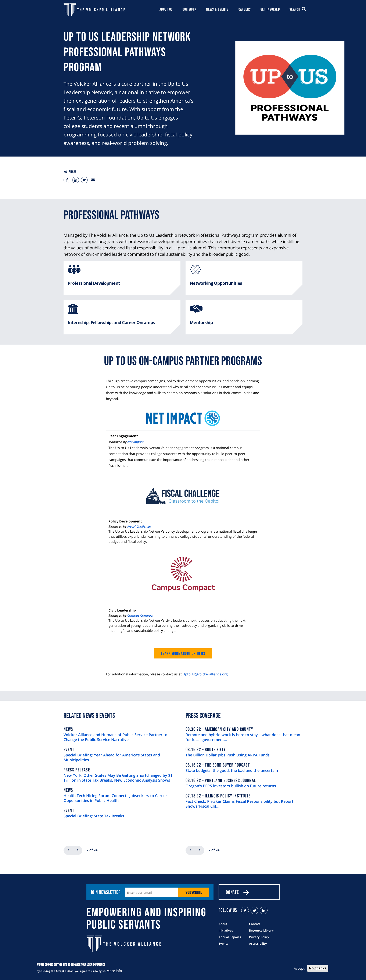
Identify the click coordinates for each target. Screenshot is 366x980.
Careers (244, 9)
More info (114, 970)
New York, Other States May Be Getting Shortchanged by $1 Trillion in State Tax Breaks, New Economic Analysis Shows (118, 778)
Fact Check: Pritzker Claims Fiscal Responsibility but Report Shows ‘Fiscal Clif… (239, 804)
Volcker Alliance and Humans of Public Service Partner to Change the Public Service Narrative (115, 737)
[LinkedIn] (264, 910)
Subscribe (194, 892)
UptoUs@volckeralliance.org (205, 674)
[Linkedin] (75, 180)
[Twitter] (84, 180)
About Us (166, 9)
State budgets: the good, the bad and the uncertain (232, 770)
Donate (232, 892)
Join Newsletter (106, 892)
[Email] (93, 180)
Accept (299, 968)
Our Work (190, 9)
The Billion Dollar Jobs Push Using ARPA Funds (228, 755)
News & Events (217, 9)
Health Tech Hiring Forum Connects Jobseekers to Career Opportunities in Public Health (115, 798)
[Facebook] (67, 180)
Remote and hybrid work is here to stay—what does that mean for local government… (243, 737)
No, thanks (317, 968)
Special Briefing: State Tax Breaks (94, 816)
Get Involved (270, 9)
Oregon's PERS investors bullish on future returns (231, 785)
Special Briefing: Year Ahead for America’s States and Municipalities (112, 757)
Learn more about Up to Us (183, 653)
